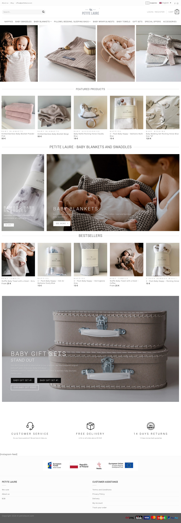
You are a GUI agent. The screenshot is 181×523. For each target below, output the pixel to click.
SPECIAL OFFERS (153, 22)
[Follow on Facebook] (175, 4)
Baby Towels (123, 22)
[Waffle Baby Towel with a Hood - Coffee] (126, 259)
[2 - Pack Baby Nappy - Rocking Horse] (163, 259)
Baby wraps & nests (103, 22)
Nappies (9, 22)
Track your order (99, 508)
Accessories (169, 22)
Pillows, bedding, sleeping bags (71, 22)
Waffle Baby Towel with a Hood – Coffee (124, 282)
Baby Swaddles (23, 22)
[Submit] (43, 12)
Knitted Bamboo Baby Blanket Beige (53, 134)
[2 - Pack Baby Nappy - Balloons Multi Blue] (126, 112)
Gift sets (137, 22)
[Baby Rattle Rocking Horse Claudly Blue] (90, 112)
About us (6, 494)
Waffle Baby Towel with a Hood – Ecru (18, 281)
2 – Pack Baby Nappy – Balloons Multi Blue (126, 135)
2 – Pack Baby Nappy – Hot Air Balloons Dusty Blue (51, 282)
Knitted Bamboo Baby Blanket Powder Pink (18, 135)
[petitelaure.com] (90, 12)
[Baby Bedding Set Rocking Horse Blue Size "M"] (163, 112)
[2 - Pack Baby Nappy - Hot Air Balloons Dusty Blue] (54, 259)
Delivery (96, 499)
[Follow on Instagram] (177, 4)
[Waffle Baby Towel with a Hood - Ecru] (18, 259)
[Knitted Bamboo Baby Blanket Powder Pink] (18, 112)
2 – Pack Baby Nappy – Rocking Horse (162, 281)
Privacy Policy (98, 494)
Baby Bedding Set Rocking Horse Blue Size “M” (162, 135)
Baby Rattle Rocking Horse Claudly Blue (89, 135)
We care (5, 490)
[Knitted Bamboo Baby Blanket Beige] (54, 112)
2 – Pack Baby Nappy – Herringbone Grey (89, 282)
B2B (3, 499)
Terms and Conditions (102, 490)
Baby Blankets (42, 22)
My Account (97, 503)
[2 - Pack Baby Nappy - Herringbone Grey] (90, 259)
